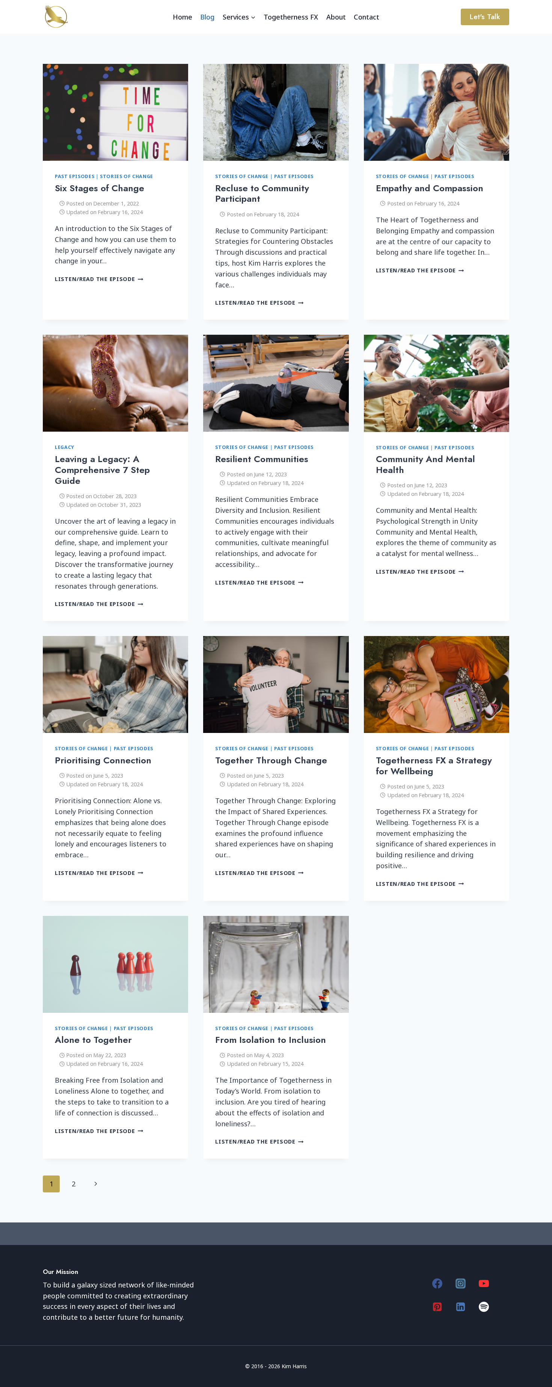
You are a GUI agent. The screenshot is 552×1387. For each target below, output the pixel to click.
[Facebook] (437, 1283)
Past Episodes (74, 176)
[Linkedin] (461, 1306)
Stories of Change (126, 176)
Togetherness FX (291, 16)
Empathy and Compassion (429, 188)
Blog (207, 16)
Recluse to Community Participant (262, 193)
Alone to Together (93, 1039)
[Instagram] (461, 1283)
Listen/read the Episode (99, 279)
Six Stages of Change (99, 188)
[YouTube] (484, 1283)
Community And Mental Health (425, 464)
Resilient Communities (261, 458)
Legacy (64, 447)
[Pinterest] (437, 1306)
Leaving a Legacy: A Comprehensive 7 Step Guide (102, 469)
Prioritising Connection (103, 760)
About (336, 16)
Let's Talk (484, 16)
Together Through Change (271, 760)
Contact (366, 16)
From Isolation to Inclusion (270, 1039)
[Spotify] (484, 1306)
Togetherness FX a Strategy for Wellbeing (434, 766)
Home (182, 16)
